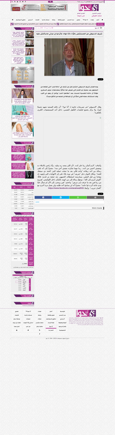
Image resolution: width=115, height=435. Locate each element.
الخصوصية (62, 330)
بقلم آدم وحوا (62, 326)
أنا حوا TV (85, 20)
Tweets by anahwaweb (28, 305)
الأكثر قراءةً (27, 143)
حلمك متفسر (39, 323)
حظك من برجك (17, 323)
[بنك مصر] (39, 7)
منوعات (28, 319)
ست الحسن (70, 20)
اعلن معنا (16, 326)
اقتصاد (37, 20)
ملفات (39, 319)
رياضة (53, 20)
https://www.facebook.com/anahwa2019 (66, 188)
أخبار (98, 20)
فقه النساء (51, 323)
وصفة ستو (17, 319)
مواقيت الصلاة (26, 272)
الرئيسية (62, 311)
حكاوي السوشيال (21, 20)
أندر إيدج (30, 20)
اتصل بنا (51, 330)
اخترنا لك (28, 86)
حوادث (92, 20)
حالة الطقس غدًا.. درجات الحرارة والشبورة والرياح (13, 24)
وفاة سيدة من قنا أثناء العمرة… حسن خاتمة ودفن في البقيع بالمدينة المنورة (51, 24)
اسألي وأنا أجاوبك (28, 323)
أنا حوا (97, 28)
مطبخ (78, 20)
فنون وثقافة (61, 20)
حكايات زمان (39, 326)
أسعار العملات (26, 183)
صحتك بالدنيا (45, 20)
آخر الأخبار (28, 29)
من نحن (28, 326)
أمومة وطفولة (62, 323)
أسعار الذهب (27, 213)
